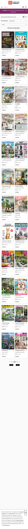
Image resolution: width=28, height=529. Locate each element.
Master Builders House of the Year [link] (7, 49)
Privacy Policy (12, 513)
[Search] (2, 7)
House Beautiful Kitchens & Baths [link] (7, 76)
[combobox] (11, 7)
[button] (23, 17)
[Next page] (19, 362)
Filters (3, 24)
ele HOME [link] (17, 104)
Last (18, 365)
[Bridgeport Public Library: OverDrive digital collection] (14, 3)
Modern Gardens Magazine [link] (7, 104)
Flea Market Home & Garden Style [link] (20, 350)
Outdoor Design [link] (5, 323)
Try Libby (5, 10)
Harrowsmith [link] (5, 350)
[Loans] (23, 7)
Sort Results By (4, 20)
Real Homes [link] (4, 268)
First (11, 365)
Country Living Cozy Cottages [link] (7, 158)
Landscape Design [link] (6, 295)
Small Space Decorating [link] (20, 241)
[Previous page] (10, 362)
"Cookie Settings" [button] (20, 520)
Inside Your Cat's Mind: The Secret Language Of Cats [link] (7, 241)
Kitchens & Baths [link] (19, 186)
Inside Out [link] (17, 213)
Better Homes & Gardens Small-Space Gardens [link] (20, 268)
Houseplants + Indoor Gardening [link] (7, 213)
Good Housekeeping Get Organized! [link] (20, 158)
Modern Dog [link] (18, 295)
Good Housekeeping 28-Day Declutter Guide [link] (20, 131)
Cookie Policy (6, 525)
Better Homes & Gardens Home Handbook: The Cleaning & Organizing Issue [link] (7, 186)
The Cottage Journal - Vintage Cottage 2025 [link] (7, 131)
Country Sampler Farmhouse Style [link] (20, 76)
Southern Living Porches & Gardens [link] (20, 323)
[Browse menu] (26, 7)
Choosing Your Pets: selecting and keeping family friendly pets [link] (20, 49)
